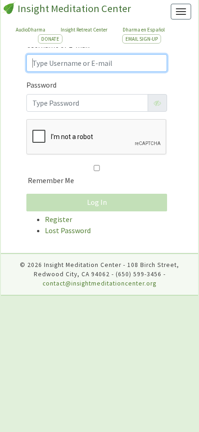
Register (58, 219)
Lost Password (68, 230)
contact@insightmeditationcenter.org (99, 283)
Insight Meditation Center (74, 8)
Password (41, 84)
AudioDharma (30, 29)
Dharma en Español (144, 29)
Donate (50, 39)
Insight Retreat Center (84, 29)
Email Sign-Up (141, 39)
